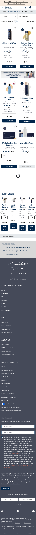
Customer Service (9, 362)
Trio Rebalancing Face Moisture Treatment (19, 251)
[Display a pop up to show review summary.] (15, 51)
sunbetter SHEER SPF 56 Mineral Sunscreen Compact (13, 206)
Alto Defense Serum (31, 206)
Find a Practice (6, 326)
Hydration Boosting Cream (22, 206)
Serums (24, 11)
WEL (2, 297)
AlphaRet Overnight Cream (9, 43)
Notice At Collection (7, 394)
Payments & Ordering (7, 373)
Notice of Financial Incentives (10, 484)
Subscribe (6, 488)
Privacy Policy (5, 383)
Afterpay (4, 380)
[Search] (21, 7)
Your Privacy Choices (11, 404)
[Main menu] (34, 8)
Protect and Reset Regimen (27, 143)
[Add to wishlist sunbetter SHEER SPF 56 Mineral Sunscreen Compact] (15, 198)
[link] (30, 7)
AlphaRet (4, 290)
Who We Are (5, 344)
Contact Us (4, 400)
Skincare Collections (11, 285)
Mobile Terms (15, 453)
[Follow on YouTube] (33, 511)
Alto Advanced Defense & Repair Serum (18, 247)
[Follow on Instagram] (2, 511)
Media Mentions (6, 351)
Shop (3, 318)
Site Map (3, 526)
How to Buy (4, 322)
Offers (30, 533)
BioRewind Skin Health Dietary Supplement (9, 144)
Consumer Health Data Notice (10, 407)
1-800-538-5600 (27, 499)
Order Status (5, 377)
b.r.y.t (3, 303)
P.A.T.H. (3, 307)
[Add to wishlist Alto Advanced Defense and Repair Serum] (32, 28)
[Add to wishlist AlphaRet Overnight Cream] (15, 28)
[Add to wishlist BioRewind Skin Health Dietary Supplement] (16, 127)
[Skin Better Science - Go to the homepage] (7, 8)
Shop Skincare (5, 329)
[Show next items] (35, 12)
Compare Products (7, 21)
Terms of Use (5, 390)
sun (4, 293)
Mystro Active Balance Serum (9, 98)
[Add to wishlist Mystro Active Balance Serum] (15, 82)
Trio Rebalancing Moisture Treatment (26, 99)
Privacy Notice (27, 482)
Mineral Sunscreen (12, 254)
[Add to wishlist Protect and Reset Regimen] (33, 127)
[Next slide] (31, 3)
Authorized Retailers (7, 355)
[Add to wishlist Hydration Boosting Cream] (24, 198)
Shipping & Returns (7, 370)
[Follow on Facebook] (17, 511)
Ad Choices (17, 523)
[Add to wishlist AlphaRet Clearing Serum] (6, 198)
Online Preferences (7, 387)
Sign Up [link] (6, 533)
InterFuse (4, 300)
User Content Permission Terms (11, 410)
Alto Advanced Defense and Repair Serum (27, 44)
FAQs (3, 367)
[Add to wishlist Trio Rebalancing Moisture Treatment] (33, 82)
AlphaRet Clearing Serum (4, 206)
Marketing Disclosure (7, 480)
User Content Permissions (19, 528)
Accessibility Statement (8, 397)
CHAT (18, 533)
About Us (5, 340)
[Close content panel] (33, 3)
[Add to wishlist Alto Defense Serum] (33, 198)
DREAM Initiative (7, 348)
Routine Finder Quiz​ (7, 332)
